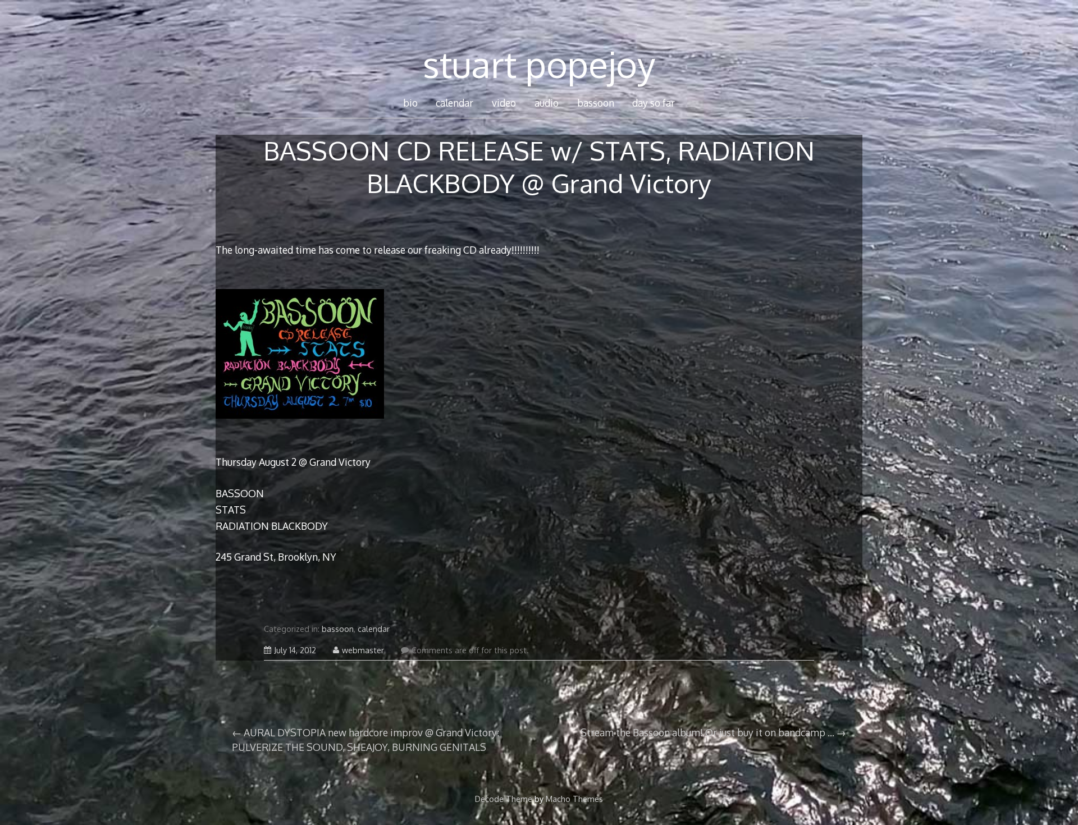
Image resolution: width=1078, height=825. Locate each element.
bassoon (595, 103)
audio (547, 103)
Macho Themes (574, 799)
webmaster (363, 650)
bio (410, 103)
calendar (454, 103)
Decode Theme (503, 799)
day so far (653, 103)
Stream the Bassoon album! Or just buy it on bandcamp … (707, 732)
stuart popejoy (539, 63)
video (504, 103)
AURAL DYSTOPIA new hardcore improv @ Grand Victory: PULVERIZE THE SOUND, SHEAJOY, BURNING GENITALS (365, 739)
